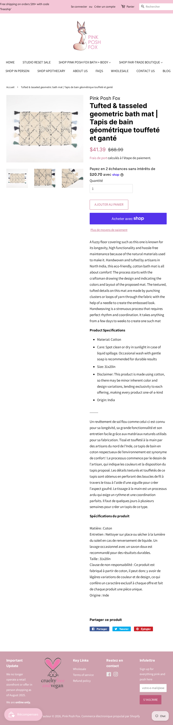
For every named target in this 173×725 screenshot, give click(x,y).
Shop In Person (17, 71)
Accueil (10, 87)
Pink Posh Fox (71, 716)
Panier (130, 6)
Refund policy (82, 681)
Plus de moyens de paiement (109, 230)
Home (10, 62)
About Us (80, 71)
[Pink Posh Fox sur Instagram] (115, 675)
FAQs (99, 71)
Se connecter (79, 6)
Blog (167, 71)
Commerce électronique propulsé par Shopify (110, 716)
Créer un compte (104, 6)
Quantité (96, 180)
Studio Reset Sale (37, 62)
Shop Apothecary (51, 71)
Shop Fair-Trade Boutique (140, 62)
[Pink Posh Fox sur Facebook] (108, 675)
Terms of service (83, 675)
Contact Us (146, 71)
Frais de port (98, 158)
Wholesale (119, 71)
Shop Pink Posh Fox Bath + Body (84, 62)
